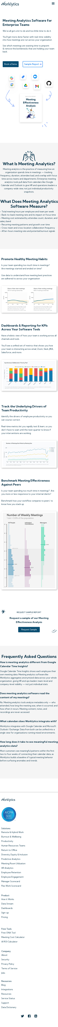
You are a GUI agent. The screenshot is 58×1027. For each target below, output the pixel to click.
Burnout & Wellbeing (11, 836)
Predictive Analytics (10, 859)
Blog (3, 985)
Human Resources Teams (13, 845)
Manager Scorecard (10, 881)
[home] (10, 3)
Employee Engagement (12, 877)
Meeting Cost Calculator (13, 937)
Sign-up (5, 912)
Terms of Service (9, 968)
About (4, 955)
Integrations (7, 989)
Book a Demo (10, 64)
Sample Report (31, 64)
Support (5, 1003)
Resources (6, 994)
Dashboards (7, 908)
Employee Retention (11, 872)
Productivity (7, 841)
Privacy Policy (7, 964)
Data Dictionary (8, 1007)
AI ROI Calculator (9, 941)
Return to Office (9, 850)
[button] (53, 3)
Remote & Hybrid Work (12, 832)
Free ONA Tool (8, 932)
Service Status (8, 998)
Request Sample (29, 629)
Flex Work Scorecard (11, 886)
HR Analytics (7, 868)
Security (5, 959)
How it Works (7, 899)
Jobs (3, 973)
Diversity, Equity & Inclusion (14, 854)
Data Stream (7, 903)
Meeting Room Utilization (13, 863)
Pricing (4, 917)
